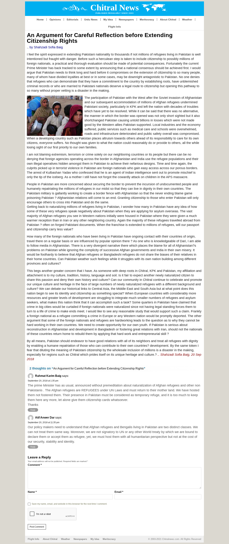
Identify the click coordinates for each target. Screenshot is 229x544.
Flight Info (114, 26)
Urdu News (91, 19)
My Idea (108, 19)
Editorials (72, 19)
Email (118, 491)
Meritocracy (147, 19)
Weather (187, 19)
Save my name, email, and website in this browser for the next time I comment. (69, 504)
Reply (32, 410)
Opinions (55, 19)
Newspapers (126, 19)
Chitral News (114, 7)
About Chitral (168, 19)
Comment (35, 464)
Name (32, 491)
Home (40, 19)
